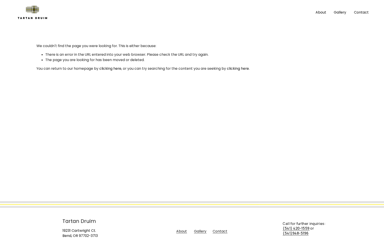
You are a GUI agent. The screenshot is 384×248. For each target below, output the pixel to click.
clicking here (110, 68)
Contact (361, 12)
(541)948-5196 (295, 233)
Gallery (340, 12)
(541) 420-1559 (296, 228)
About (321, 12)
